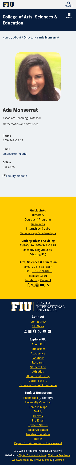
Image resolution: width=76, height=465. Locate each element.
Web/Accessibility (22, 459)
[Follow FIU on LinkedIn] (30, 331)
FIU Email (38, 420)
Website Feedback (59, 455)
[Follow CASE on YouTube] (43, 285)
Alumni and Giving (38, 376)
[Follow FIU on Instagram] (26, 331)
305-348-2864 (42, 266)
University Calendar (38, 402)
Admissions (38, 349)
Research (38, 362)
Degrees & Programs (38, 219)
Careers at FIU (38, 381)
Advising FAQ (38, 254)
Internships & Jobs (38, 228)
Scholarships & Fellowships (38, 233)
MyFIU (38, 411)
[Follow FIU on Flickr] (50, 331)
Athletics (38, 371)
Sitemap (59, 459)
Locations (31, 280)
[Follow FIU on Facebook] (35, 331)
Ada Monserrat (49, 37)
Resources (38, 224)
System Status (38, 425)
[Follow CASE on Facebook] (29, 285)
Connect (45, 280)
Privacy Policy (43, 459)
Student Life (38, 367)
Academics (38, 353)
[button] (69, 4)
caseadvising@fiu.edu (37, 250)
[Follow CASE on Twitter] (33, 285)
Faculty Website (16, 176)
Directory (30, 37)
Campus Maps (38, 407)
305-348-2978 (46, 245)
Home (6, 37)
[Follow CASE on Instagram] (38, 285)
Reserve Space (38, 429)
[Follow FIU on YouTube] (45, 331)
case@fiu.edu (38, 275)
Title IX (38, 439)
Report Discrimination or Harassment (38, 443)
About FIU (38, 344)
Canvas (38, 416)
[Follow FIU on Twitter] (40, 331)
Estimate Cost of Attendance (38, 385)
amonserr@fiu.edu (15, 153)
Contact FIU (38, 321)
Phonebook (30, 398)
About (17, 37)
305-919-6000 (42, 271)
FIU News (38, 326)
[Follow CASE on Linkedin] (47, 285)
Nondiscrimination (38, 434)
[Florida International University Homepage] (20, 4)
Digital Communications (32, 455)
